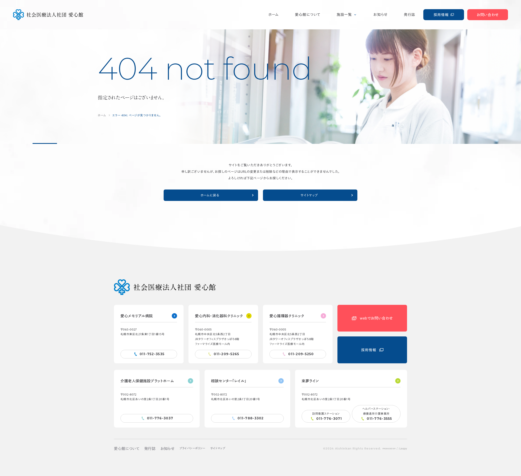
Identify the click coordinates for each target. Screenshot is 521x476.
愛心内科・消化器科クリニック (219, 316)
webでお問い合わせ (376, 318)
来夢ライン (310, 381)
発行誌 (150, 448)
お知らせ (167, 448)
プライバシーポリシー (192, 448)
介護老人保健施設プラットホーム (147, 381)
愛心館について (126, 448)
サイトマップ (309, 195)
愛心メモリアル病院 (136, 316)
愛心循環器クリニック (286, 316)
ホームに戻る (209, 195)
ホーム (102, 115)
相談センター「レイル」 (228, 381)
